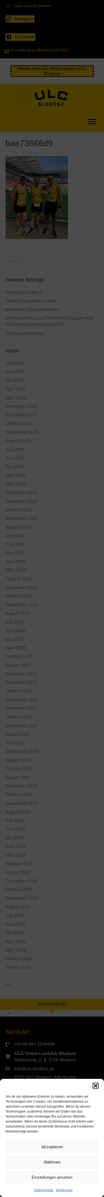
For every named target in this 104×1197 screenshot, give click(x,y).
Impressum (64, 1190)
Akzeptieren (52, 1146)
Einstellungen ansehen (52, 1177)
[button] (95, 1086)
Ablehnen (52, 1162)
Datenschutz (43, 1190)
